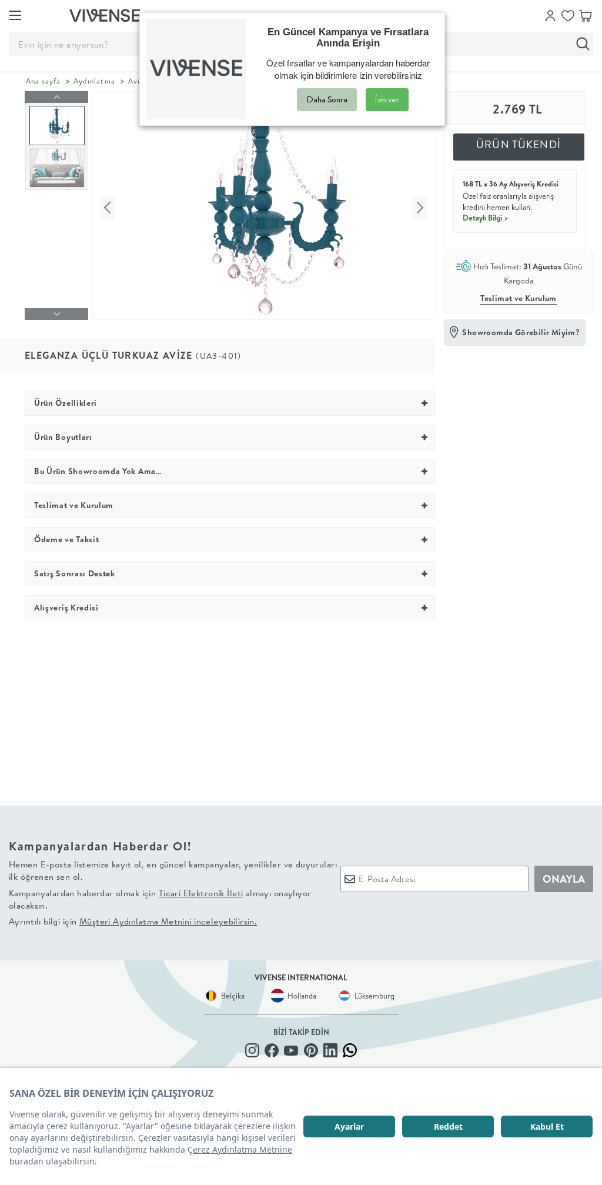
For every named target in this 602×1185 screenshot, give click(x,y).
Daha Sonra (326, 99)
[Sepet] (585, 15)
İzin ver (387, 99)
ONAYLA (564, 879)
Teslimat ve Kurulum (518, 298)
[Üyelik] (550, 15)
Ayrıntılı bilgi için (133, 921)
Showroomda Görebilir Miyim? (521, 332)
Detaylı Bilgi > (486, 217)
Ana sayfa (43, 81)
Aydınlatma (94, 81)
